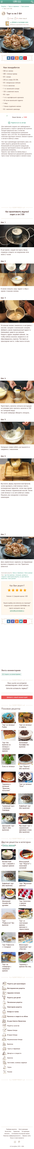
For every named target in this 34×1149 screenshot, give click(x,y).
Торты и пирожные (18, 573)
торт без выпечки (9, 575)
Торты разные (28, 573)
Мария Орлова (16, 117)
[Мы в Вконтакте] (15, 1142)
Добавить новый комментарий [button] (17, 697)
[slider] (17, 590)
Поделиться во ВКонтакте (8, 58)
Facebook (13, 58)
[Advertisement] (17, 181)
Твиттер (21, 58)
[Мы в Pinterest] (19, 1142)
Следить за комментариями (12, 674)
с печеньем (18, 575)
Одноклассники (17, 58)
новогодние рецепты (13, 577)
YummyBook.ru (17, 1)
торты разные (12, 578)
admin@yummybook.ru (17, 611)
